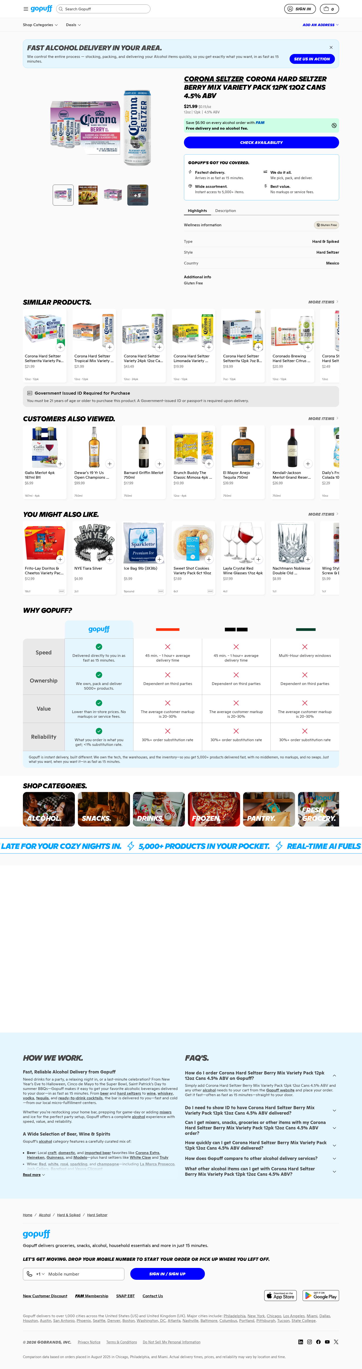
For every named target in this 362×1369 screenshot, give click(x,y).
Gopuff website (280, 1090)
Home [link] (27, 1215)
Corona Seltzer (214, 78)
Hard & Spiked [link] (69, 1215)
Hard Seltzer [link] (97, 1215)
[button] (329, 9)
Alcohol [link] (44, 1215)
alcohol (209, 1090)
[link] (41, 9)
